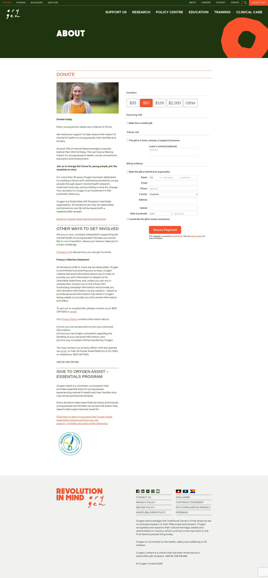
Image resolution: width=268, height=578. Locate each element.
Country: (143, 194)
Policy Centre (169, 12)
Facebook (137, 491)
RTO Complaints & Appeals (193, 507)
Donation (131, 92)
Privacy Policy (69, 319)
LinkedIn (142, 491)
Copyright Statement (190, 502)
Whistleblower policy (151, 512)
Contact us (63, 252)
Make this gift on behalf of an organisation (149, 172)
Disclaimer (183, 497)
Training (222, 12)
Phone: (144, 188)
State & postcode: (139, 213)
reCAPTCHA (177, 236)
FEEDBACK (182, 512)
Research (141, 12)
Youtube (158, 491)
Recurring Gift (134, 115)
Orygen (7, 2)
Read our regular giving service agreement (81, 219)
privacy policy (196, 236)
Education (199, 12)
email (73, 311)
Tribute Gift (132, 132)
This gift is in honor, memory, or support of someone (154, 140)
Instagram (153, 491)
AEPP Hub (53, 2)
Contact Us (143, 497)
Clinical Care (249, 12)
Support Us (116, 12)
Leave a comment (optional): (163, 146)
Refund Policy (145, 507)
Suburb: (144, 208)
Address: (143, 200)
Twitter (147, 491)
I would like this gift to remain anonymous (149, 219)
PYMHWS (21, 2)
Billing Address (134, 163)
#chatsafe (37, 2)
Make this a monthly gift (140, 123)
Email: (144, 183)
